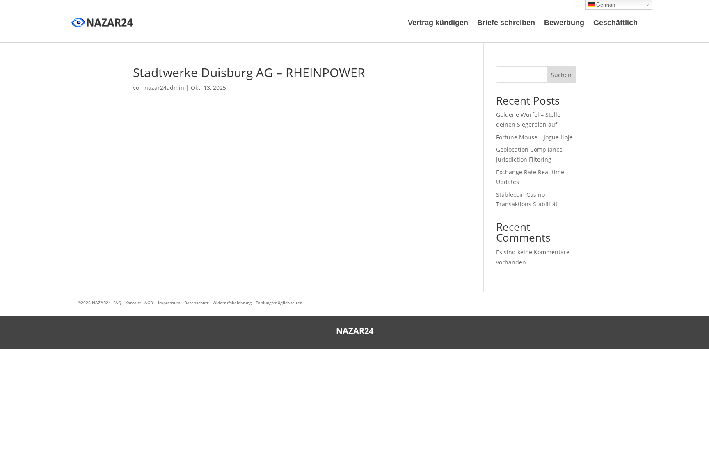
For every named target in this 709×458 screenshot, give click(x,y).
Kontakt (133, 302)
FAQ (117, 302)
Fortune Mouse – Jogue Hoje (534, 137)
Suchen (561, 75)
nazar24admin (164, 87)
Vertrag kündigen (438, 22)
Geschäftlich (615, 22)
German (605, 5)
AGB (148, 302)
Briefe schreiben (506, 22)
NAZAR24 (101, 302)
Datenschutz (196, 302)
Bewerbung (564, 22)
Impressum (169, 302)
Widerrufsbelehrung (232, 302)
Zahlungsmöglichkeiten (279, 302)
